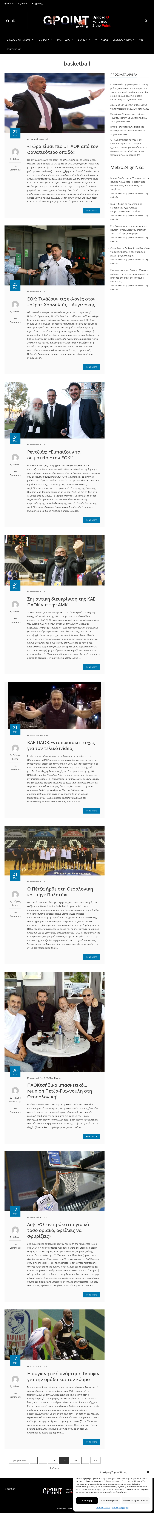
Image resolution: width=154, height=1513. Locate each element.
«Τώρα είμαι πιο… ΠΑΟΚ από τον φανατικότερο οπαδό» (62, 149)
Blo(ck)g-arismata (123, 39)
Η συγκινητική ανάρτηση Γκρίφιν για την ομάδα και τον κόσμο (63, 1376)
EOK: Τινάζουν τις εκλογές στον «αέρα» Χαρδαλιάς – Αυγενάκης (61, 302)
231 (75, 1460)
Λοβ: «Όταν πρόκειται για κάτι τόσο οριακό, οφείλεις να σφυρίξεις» (60, 1230)
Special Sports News (19, 39)
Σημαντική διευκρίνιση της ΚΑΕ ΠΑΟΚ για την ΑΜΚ (61, 602)
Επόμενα (54, 1468)
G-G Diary (43, 39)
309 (95, 1460)
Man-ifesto (63, 39)
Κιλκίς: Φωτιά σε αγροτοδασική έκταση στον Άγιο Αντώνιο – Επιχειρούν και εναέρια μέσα (126, 207)
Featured (34, 139)
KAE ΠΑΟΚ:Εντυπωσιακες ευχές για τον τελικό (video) (61, 745)
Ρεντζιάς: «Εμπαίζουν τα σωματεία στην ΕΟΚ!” (53, 455)
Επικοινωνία (14, 49)
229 (53, 1460)
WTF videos (101, 39)
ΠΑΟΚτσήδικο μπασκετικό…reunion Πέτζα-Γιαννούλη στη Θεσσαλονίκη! (59, 1091)
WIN (141, 39)
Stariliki (83, 39)
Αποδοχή (87, 1500)
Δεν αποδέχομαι (109, 1500)
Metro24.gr (122, 193)
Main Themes (55, 1078)
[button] (147, 1472)
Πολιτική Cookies (103, 1507)
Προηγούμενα (19, 1460)
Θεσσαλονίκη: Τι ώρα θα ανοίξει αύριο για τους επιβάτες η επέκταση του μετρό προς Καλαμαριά (129, 252)
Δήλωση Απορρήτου (120, 1507)
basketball (43, 139)
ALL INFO (44, 291)
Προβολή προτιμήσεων (135, 1500)
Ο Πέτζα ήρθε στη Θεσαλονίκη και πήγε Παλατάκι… (60, 892)
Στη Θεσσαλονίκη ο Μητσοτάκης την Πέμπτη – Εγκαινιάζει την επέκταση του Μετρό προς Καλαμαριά (129, 230)
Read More (91, 210)
